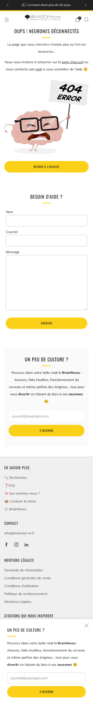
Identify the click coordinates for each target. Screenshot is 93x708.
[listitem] (46, 5)
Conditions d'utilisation (21, 586)
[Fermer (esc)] (86, 625)
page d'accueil (72, 62)
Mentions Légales (17, 601)
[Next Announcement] (85, 5)
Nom (9, 212)
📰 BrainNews (15, 509)
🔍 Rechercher (15, 477)
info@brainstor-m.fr (19, 533)
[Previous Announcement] (7, 5)
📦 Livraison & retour (20, 501)
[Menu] (6, 19)
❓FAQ (9, 485)
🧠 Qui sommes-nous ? (22, 493)
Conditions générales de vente (27, 578)
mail (39, 69)
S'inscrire (47, 692)
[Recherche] (86, 19)
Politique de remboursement (25, 594)
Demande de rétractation (23, 570)
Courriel (12, 232)
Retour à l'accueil (47, 167)
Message (13, 252)
